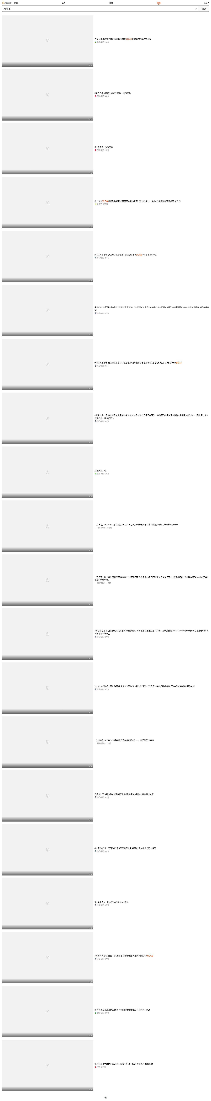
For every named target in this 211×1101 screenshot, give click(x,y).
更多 (206, 3)
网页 (16, 3)
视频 (158, 3)
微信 (111, 3)
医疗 (63, 3)
